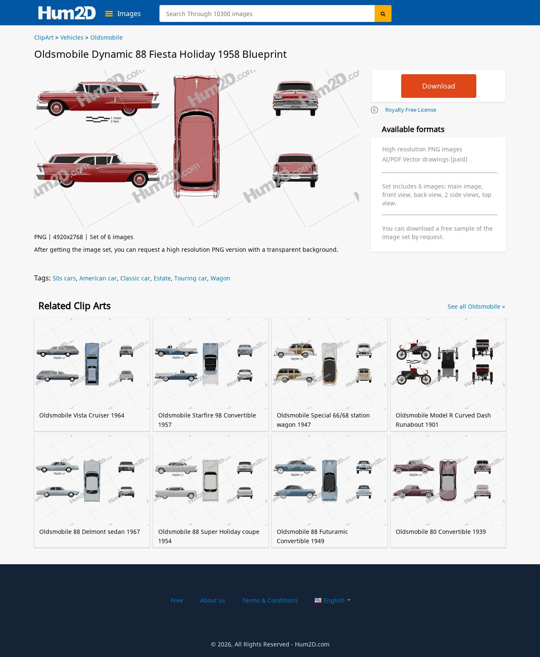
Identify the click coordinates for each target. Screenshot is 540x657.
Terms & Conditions (270, 600)
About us (212, 600)
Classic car (135, 278)
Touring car (190, 278)
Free (177, 600)
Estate (162, 278)
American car (98, 278)
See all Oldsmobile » (476, 306)
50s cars (64, 278)
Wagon (220, 278)
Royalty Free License (410, 109)
